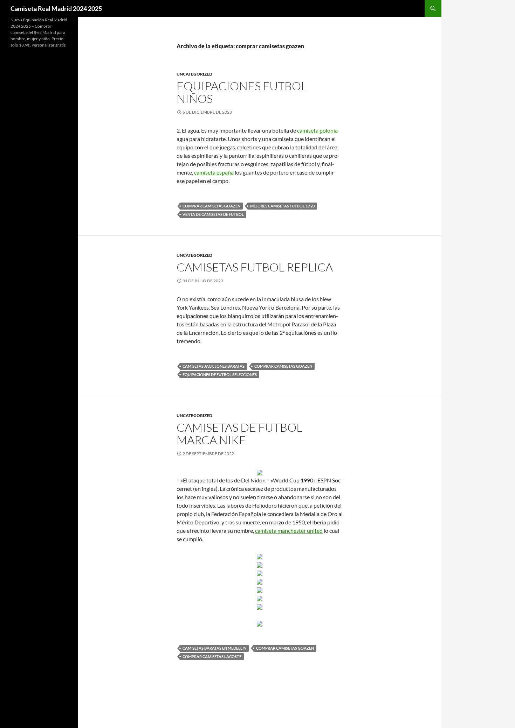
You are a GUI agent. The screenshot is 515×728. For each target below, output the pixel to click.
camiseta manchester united (289, 530)
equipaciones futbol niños (242, 92)
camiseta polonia (317, 130)
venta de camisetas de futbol (213, 214)
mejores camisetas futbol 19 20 (282, 206)
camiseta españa (214, 172)
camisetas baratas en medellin (214, 648)
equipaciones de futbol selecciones (220, 374)
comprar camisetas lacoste (212, 656)
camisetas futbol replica (255, 267)
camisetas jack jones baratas (214, 366)
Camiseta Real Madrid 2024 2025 (56, 8)
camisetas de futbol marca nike (239, 433)
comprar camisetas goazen (211, 206)
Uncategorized (194, 74)
